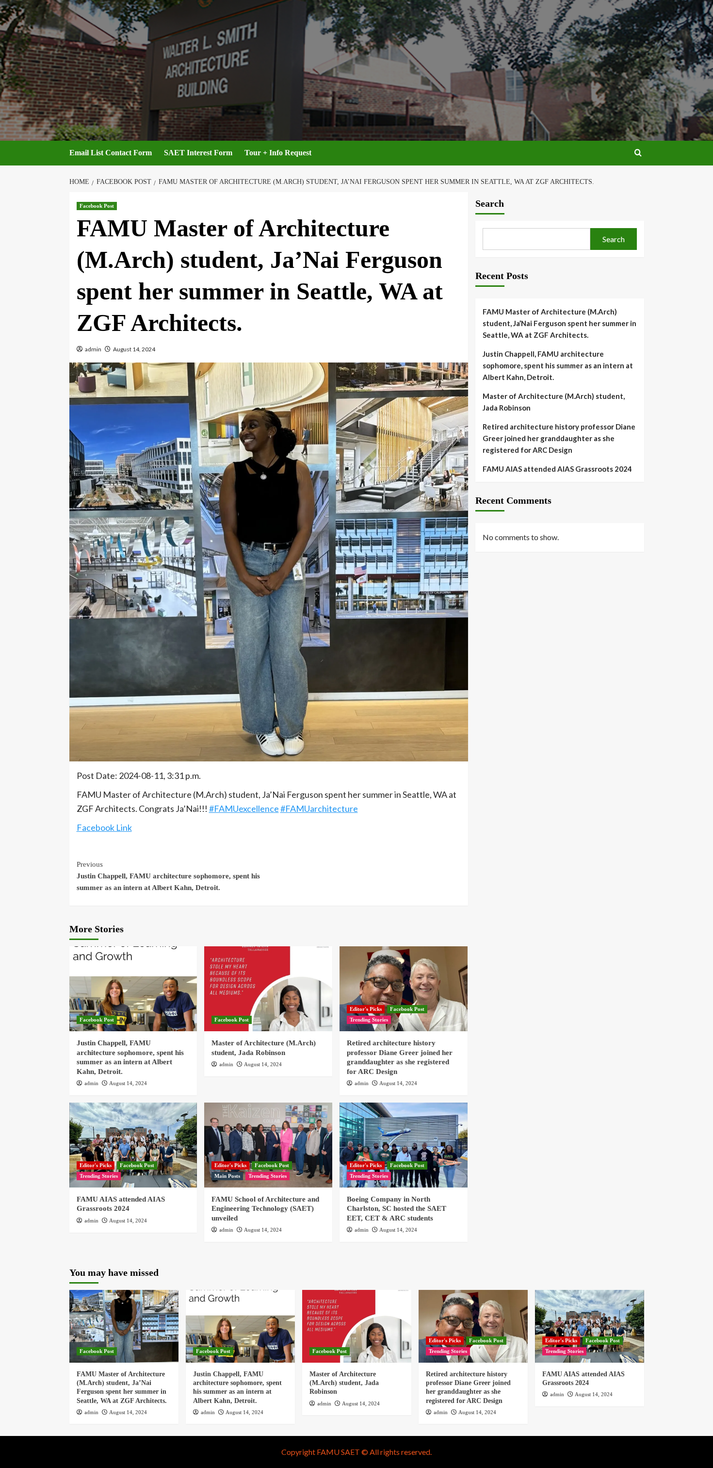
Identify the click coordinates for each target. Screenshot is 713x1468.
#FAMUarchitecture (319, 808)
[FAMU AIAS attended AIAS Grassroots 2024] (133, 1145)
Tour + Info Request (277, 152)
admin (93, 349)
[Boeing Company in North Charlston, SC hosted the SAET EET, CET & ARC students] (404, 1145)
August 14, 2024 (134, 349)
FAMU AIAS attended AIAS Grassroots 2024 (557, 468)
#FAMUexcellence (244, 808)
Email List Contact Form (110, 152)
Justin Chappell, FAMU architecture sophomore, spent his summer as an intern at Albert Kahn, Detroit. (168, 875)
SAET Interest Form (198, 152)
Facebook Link (104, 827)
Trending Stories (369, 1020)
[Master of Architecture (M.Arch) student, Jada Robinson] (268, 988)
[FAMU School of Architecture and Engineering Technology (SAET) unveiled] (268, 1145)
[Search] (638, 153)
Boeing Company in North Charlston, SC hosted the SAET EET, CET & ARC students (396, 1208)
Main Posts (227, 1176)
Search (489, 203)
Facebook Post (97, 206)
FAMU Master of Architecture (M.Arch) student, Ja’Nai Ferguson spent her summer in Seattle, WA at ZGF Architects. (559, 323)
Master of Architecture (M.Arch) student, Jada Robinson (554, 402)
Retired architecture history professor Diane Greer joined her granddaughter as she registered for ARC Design (559, 438)
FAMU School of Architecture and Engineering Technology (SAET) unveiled (265, 1208)
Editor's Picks (366, 1009)
